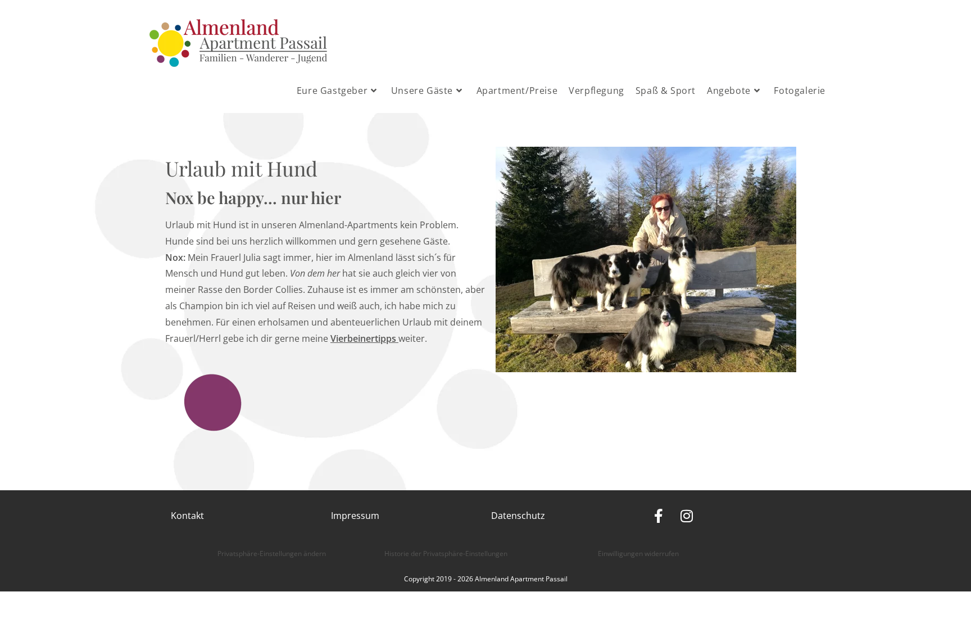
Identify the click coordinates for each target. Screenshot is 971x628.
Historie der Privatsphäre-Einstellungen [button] (445, 553)
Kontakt (187, 515)
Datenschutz (518, 515)
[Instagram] (686, 516)
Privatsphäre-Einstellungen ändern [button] (271, 553)
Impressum (355, 515)
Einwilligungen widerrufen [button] (638, 553)
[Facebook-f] (658, 516)
